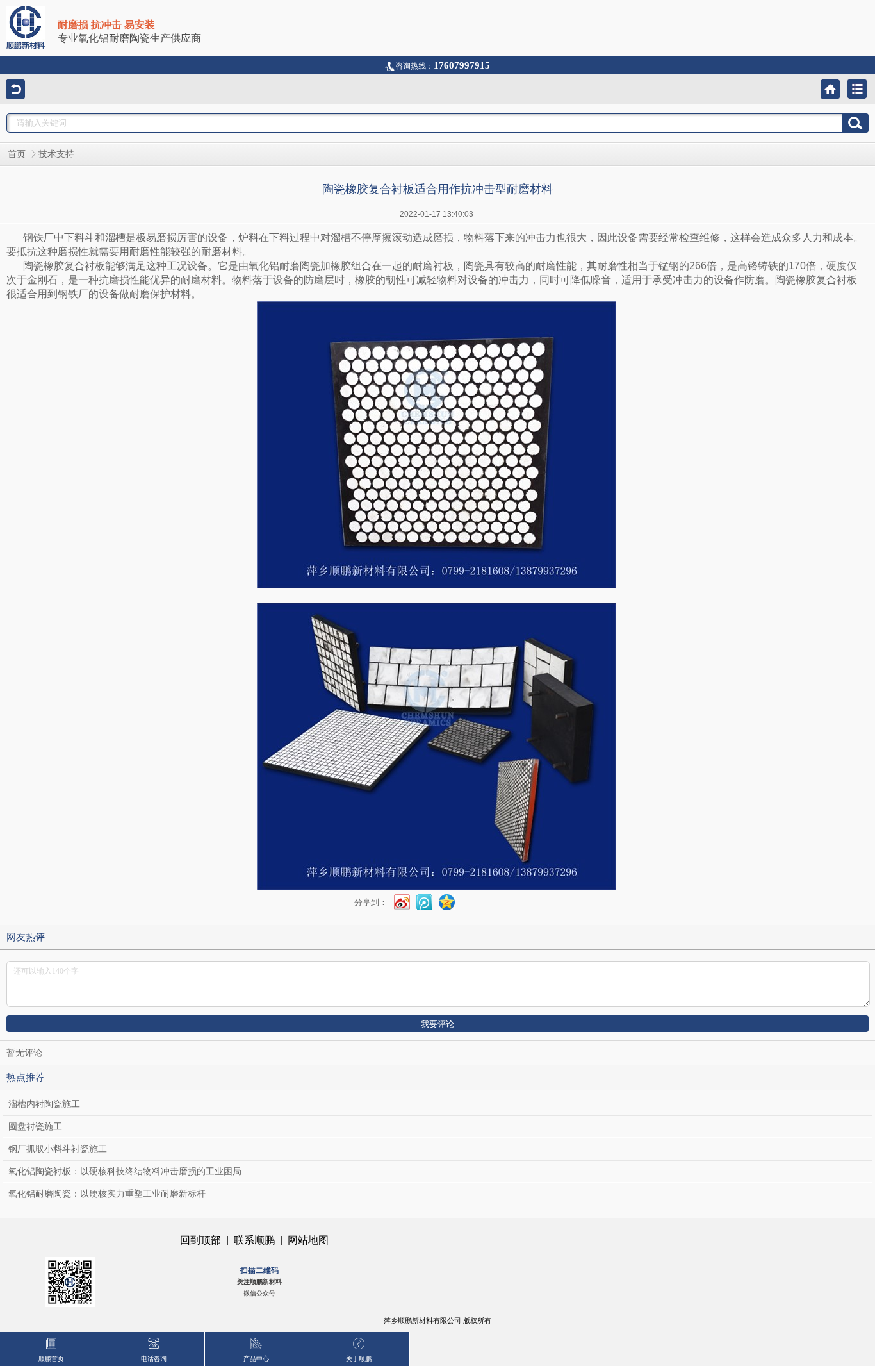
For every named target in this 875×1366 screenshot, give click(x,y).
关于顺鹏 (359, 1358)
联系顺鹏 (254, 1240)
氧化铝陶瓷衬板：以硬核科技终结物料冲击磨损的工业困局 (124, 1171)
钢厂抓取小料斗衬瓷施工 (57, 1149)
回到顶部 (200, 1240)
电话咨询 (154, 1358)
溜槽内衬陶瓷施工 (44, 1104)
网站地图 (308, 1240)
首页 (17, 154)
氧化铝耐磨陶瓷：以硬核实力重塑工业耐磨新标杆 (107, 1194)
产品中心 (256, 1358)
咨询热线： (442, 66)
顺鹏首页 (51, 1358)
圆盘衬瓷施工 (35, 1126)
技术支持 (56, 154)
